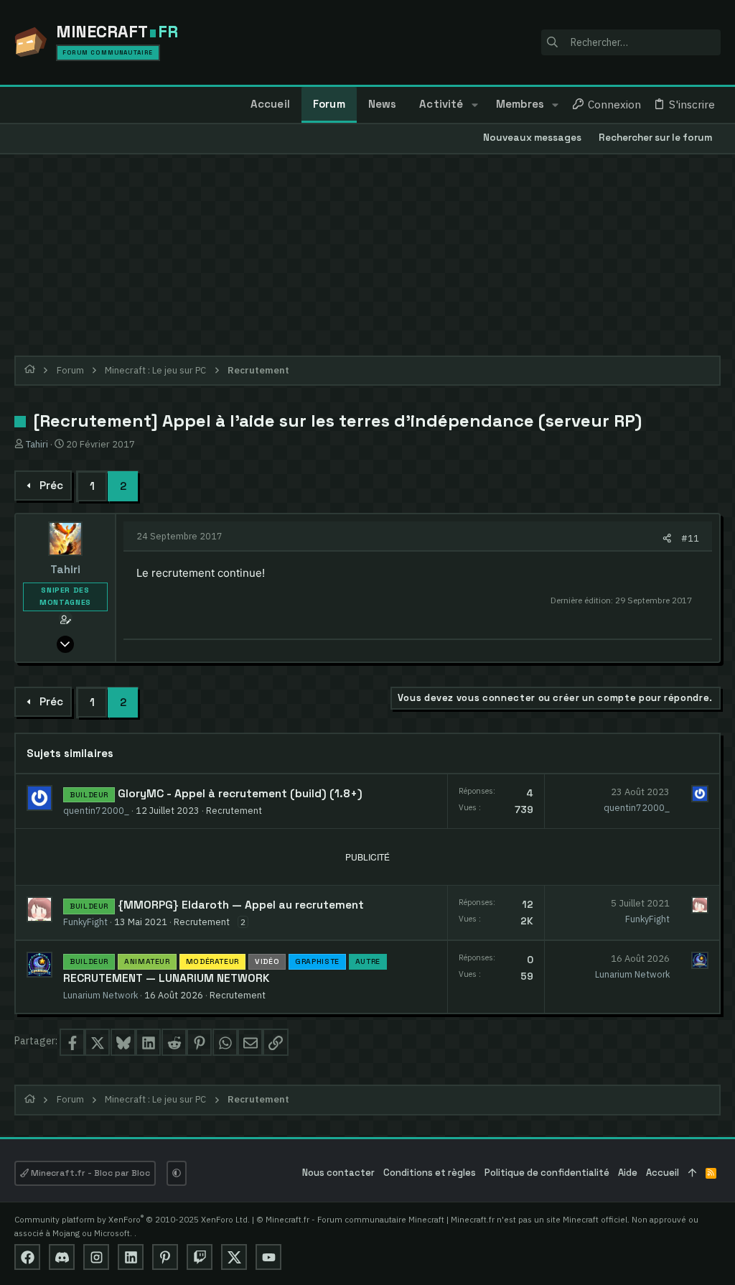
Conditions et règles (429, 1172)
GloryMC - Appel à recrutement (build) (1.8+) (240, 794)
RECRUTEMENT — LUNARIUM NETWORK (166, 978)
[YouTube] (268, 1257)
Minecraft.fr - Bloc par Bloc (89, 1173)
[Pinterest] (165, 1257)
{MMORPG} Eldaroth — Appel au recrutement (241, 905)
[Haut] (692, 1173)
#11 (690, 538)
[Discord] (62, 1257)
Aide (627, 1172)
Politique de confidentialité (546, 1172)
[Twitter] (234, 1257)
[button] (474, 105)
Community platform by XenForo (132, 1219)
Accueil (662, 1172)
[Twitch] (199, 1257)
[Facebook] (27, 1257)
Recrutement (234, 810)
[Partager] (667, 538)
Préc (51, 485)
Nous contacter (338, 1172)
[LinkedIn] (131, 1257)
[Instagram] (96, 1257)
